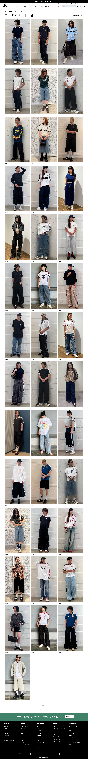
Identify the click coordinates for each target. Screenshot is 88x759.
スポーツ (53, 6)
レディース (35, 6)
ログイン (80, 3)
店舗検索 (59, 3)
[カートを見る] (83, 6)
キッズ (41, 6)
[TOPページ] (5, 5)
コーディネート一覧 (17, 11)
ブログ (63, 3)
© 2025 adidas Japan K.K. (44, 757)
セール (59, 6)
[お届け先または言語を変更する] (84, 4)
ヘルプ (67, 3)
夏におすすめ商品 (21, 6)
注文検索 (70, 3)
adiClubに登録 (75, 3)
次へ (81, 705)
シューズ (47, 6)
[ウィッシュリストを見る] (80, 6)
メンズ (29, 6)
